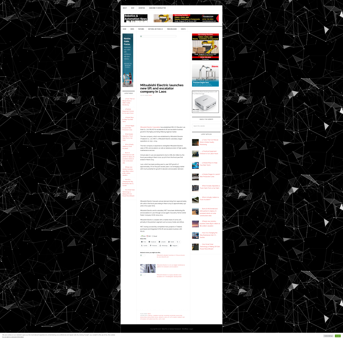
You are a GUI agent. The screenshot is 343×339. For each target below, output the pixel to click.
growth (161, 317)
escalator (179, 315)
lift (168, 317)
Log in (191, 329)
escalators (143, 317)
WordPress (185, 329)
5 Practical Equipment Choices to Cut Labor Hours (128, 111)
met (183, 317)
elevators (173, 315)
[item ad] (205, 86)
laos (165, 317)
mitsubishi (143, 319)
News (149, 313)
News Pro (164, 329)
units (160, 319)
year (163, 319)
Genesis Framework (175, 329)
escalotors (150, 317)
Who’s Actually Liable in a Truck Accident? (128, 146)
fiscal (156, 317)
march (175, 317)
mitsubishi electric (152, 319)
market (180, 317)
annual (150, 315)
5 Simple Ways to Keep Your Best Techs (128, 119)
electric (161, 315)
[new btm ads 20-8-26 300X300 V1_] (205, 59)
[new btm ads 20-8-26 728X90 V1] (186, 21)
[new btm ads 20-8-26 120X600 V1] (127, 86)
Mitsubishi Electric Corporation (150, 127)
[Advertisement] (163, 110)
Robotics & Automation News (135, 18)
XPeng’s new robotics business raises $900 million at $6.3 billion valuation (128, 171)
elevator (166, 315)
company (155, 315)
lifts (171, 317)
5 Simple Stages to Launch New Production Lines (128, 128)
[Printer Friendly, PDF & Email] (149, 236)
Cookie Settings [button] (328, 336)
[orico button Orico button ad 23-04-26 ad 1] (205, 112)
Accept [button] (338, 336)
